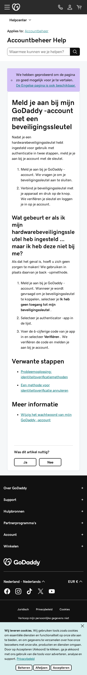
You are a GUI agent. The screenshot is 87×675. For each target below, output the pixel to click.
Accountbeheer (36, 31)
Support (10, 499)
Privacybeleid (44, 609)
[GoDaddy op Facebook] (7, 593)
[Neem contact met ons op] (60, 7)
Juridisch (23, 609)
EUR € (73, 581)
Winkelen (11, 546)
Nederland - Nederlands (22, 581)
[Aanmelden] (70, 7)
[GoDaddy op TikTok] (29, 593)
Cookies (65, 609)
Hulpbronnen (14, 511)
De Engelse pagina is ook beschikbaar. (46, 85)
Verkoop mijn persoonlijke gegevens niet (43, 618)
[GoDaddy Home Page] (22, 562)
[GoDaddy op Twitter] (40, 593)
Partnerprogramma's (20, 523)
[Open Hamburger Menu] (5, 7)
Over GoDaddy (15, 488)
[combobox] (38, 52)
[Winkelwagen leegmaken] (79, 7)
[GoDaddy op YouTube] (51, 593)
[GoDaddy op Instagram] (18, 593)
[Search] (75, 52)
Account (10, 534)
